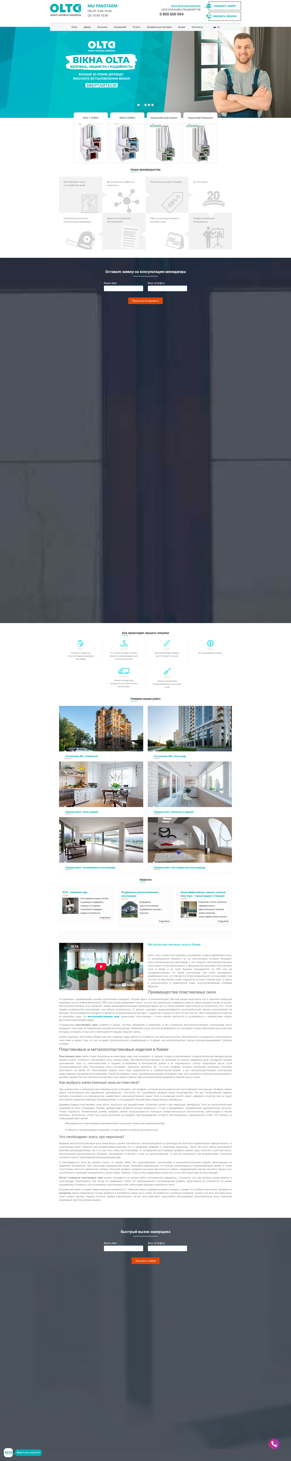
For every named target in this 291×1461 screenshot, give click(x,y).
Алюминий (120, 27)
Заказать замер (225, 5)
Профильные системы (159, 27)
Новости (145, 879)
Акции (181, 27)
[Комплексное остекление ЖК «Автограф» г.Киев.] (190, 728)
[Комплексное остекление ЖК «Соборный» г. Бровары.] (101, 728)
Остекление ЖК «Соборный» (81, 756)
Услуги (136, 27)
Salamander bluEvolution (163, 117)
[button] (61, 72)
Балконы (102, 27)
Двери (87, 27)
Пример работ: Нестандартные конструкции (179, 867)
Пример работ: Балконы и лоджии (173, 811)
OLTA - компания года (74, 892)
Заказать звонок (225, 16)
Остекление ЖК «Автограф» (170, 756)
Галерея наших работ (145, 699)
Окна (74, 27)
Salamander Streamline (200, 117)
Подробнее (105, 917)
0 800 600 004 (172, 14)
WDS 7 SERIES (91, 117)
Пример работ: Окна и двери (81, 811)
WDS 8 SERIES (127, 117)
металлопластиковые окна (103, 1016)
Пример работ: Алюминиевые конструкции (90, 867)
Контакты (197, 27)
